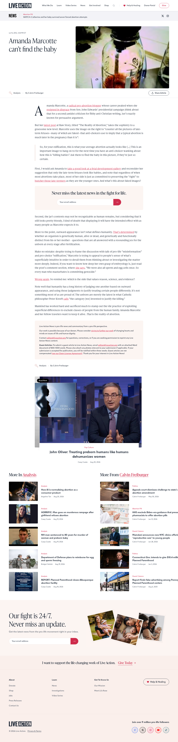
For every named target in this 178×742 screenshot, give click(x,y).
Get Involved (94, 5)
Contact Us (14, 705)
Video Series (70, 5)
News (82, 5)
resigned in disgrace (58, 109)
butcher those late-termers (50, 180)
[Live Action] (20, 5)
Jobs (11, 695)
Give (164, 5)
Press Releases (15, 700)
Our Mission (99, 686)
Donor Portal (149, 5)
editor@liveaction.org (56, 338)
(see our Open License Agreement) (67, 353)
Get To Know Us (101, 680)
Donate (12, 686)
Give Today (125, 662)
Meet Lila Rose (100, 691)
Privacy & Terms (34, 731)
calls (66, 298)
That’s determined (123, 232)
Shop (106, 5)
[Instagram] (167, 16)
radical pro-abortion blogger (85, 105)
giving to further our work (102, 331)
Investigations (58, 691)
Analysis (16, 93)
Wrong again (42, 279)
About (12, 680)
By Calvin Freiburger (34, 93)
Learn (59, 5)
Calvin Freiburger (134, 474)
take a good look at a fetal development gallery (94, 168)
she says (80, 267)
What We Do (47, 5)
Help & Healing (133, 5)
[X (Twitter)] (162, 16)
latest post (50, 125)
